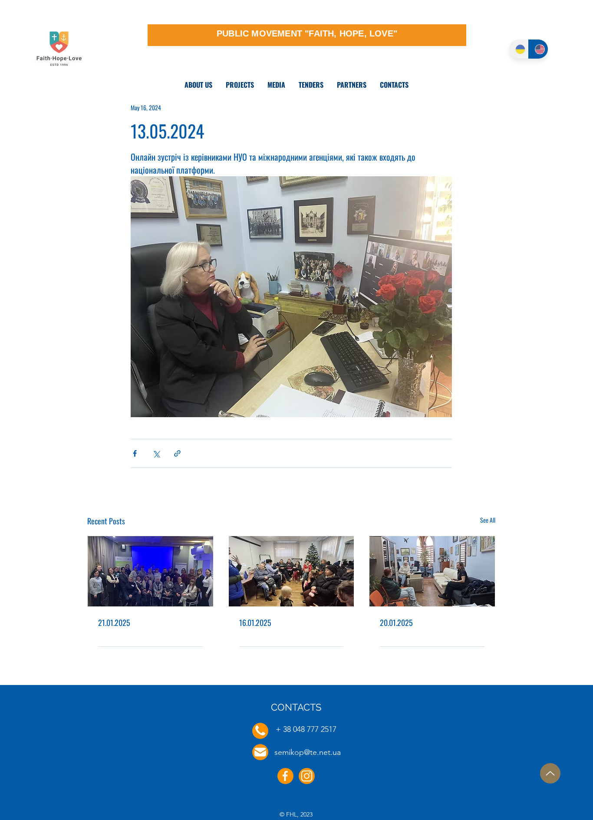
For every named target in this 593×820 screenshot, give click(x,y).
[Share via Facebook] (135, 453)
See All (487, 519)
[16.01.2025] (291, 571)
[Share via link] (177, 453)
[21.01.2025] (150, 571)
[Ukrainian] (518, 49)
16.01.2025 (255, 622)
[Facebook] (285, 775)
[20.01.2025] (432, 571)
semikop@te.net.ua (307, 752)
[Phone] (260, 730)
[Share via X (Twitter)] (156, 453)
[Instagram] (306, 775)
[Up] (550, 773)
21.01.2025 (114, 622)
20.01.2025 (396, 622)
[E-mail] (260, 752)
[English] (538, 49)
